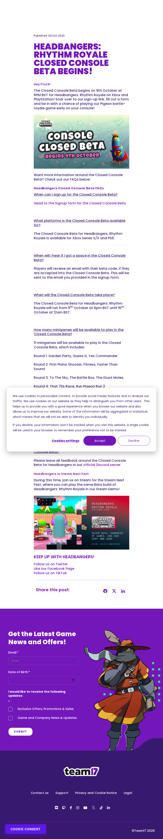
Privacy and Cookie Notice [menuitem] (96, 793)
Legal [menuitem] (128, 793)
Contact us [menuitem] (40, 793)
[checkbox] (43, 714)
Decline (133, 441)
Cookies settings (65, 441)
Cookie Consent (26, 829)
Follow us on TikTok (50, 573)
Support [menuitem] (61, 793)
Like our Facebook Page (54, 568)
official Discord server (102, 464)
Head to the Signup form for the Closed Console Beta (80, 203)
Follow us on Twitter (51, 564)
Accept (99, 441)
